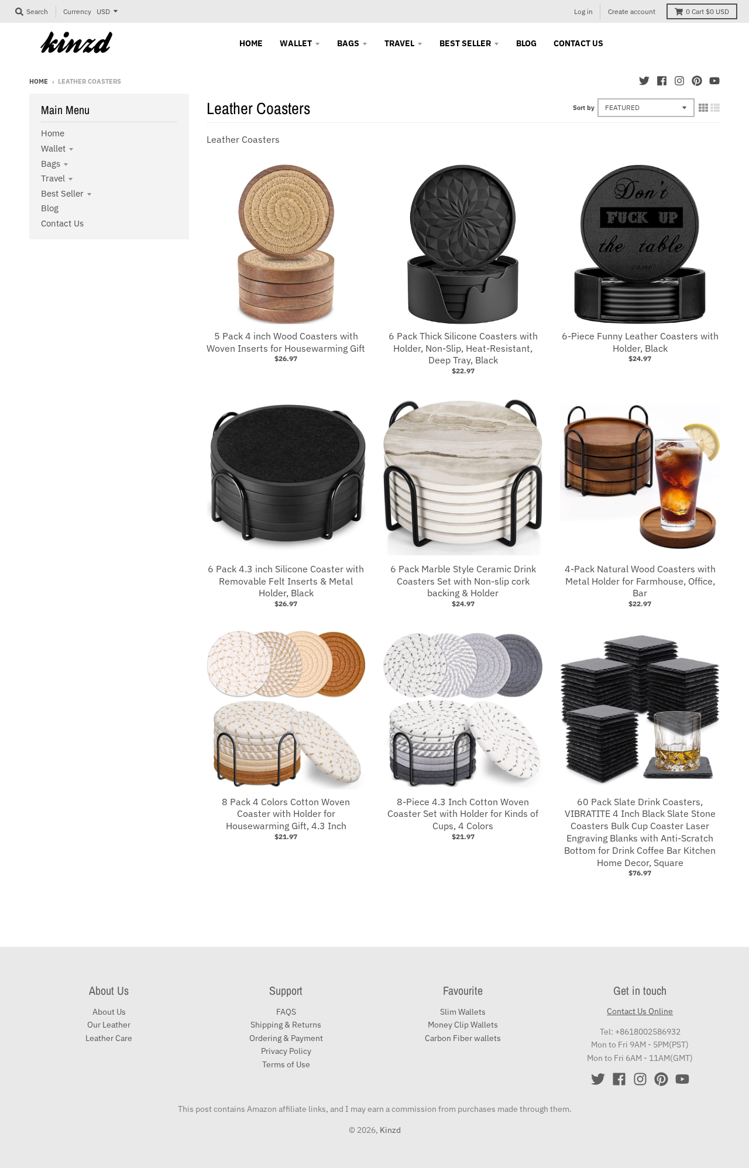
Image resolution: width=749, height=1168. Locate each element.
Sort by (584, 108)
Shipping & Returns (285, 1024)
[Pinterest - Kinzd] (697, 80)
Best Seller (62, 193)
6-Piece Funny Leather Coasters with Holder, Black (640, 342)
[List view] (715, 107)
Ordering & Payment (286, 1038)
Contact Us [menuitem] (578, 43)
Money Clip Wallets (463, 1024)
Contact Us (62, 223)
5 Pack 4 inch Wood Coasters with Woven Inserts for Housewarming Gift (286, 342)
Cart (707, 11)
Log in (583, 11)
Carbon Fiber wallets (463, 1038)
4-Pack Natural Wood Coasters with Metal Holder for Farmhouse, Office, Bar (640, 581)
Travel (53, 178)
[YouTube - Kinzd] (714, 80)
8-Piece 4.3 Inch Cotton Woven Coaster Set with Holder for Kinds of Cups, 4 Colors (462, 814)
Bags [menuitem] (348, 43)
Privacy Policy (286, 1051)
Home (38, 81)
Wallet (53, 148)
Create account (631, 11)
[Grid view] (703, 107)
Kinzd (390, 1130)
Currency (77, 11)
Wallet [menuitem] (296, 43)
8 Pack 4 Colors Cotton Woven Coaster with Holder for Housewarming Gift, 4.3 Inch (286, 814)
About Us (109, 1011)
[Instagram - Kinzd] (679, 80)
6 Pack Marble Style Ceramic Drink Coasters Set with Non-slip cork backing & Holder (463, 581)
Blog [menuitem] (526, 43)
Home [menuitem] (251, 43)
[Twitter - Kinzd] (644, 80)
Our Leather (108, 1024)
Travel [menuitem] (399, 43)
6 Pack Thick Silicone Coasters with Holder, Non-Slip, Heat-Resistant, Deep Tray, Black (463, 348)
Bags (50, 163)
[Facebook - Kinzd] (662, 80)
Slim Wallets (463, 1011)
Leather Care (108, 1038)
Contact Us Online (640, 1011)
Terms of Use (286, 1064)
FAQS (286, 1011)
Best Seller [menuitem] (465, 43)
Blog (50, 208)
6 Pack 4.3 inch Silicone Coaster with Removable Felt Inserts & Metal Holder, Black (286, 581)
